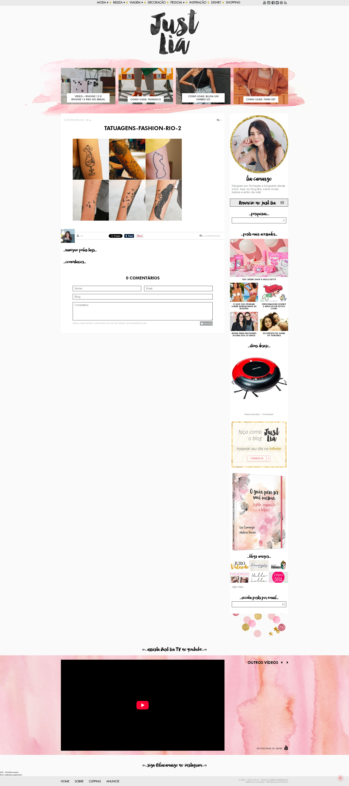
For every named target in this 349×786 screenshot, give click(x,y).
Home (65, 781)
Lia (81, 236)
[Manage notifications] (340, 778)
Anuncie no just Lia (257, 202)
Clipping (95, 781)
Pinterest (281, 2)
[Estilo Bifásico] (278, 566)
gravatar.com (138, 323)
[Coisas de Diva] (278, 577)
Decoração (157, 2)
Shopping (233, 2)
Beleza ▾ (119, 2)
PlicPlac (284, 782)
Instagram (268, 2)
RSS (285, 2)
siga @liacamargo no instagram (174, 765)
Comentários (211, 236)
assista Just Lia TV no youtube (174, 649)
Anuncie (112, 781)
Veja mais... (238, 586)
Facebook (273, 2)
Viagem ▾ (136, 2)
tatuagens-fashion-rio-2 (142, 128)
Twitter (277, 2)
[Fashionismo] (239, 577)
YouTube (264, 2)
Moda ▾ (102, 2)
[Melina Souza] (259, 566)
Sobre (79, 781)
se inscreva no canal (269, 748)
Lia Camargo (258, 782)
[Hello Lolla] (259, 577)
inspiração (197, 2)
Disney (216, 2)
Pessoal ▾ (177, 2)
